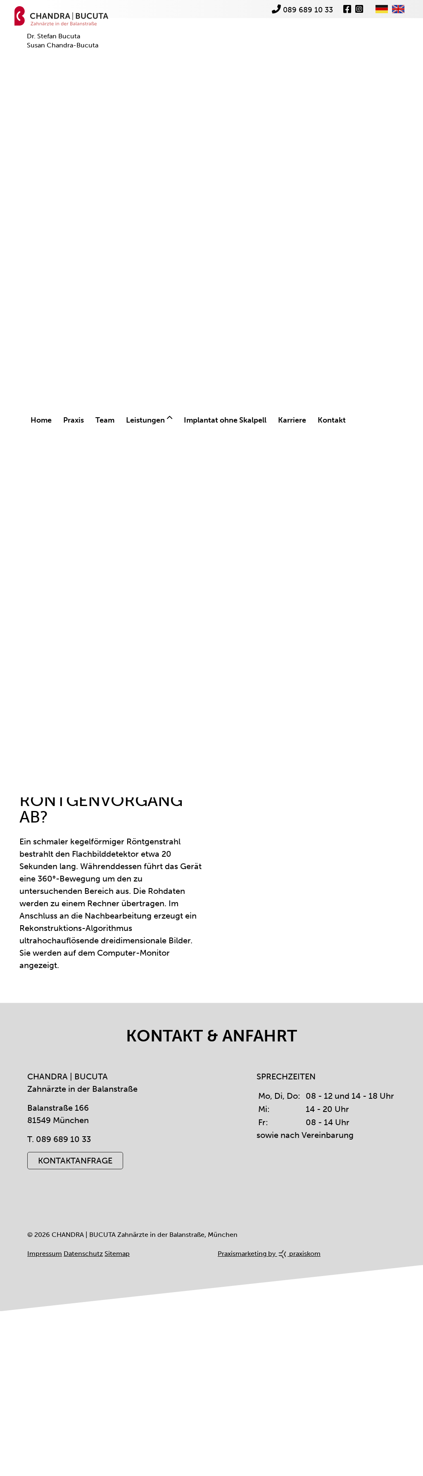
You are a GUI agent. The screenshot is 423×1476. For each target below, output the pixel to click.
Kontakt (332, 420)
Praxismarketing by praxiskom (269, 1253)
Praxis (73, 420)
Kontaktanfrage (75, 1161)
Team (104, 420)
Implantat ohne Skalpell (225, 420)
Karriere (292, 420)
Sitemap (117, 1253)
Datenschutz (83, 1253)
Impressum (44, 1253)
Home (41, 420)
